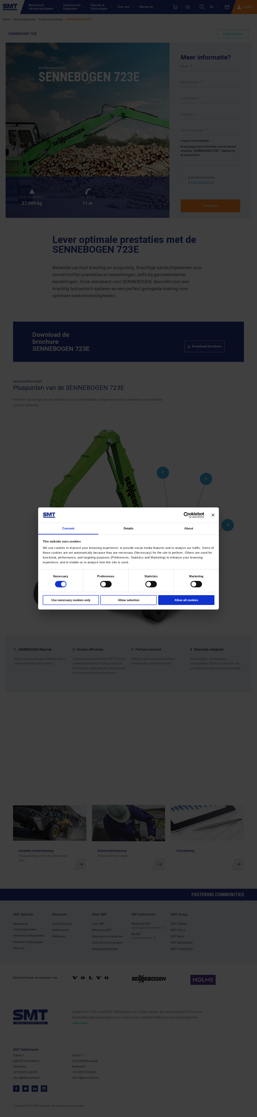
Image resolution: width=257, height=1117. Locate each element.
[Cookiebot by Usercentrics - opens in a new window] (186, 515)
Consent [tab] (68, 528)
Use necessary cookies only (70, 600)
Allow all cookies (186, 600)
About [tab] (188, 528)
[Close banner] (213, 515)
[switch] (106, 584)
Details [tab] (129, 528)
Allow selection (128, 600)
